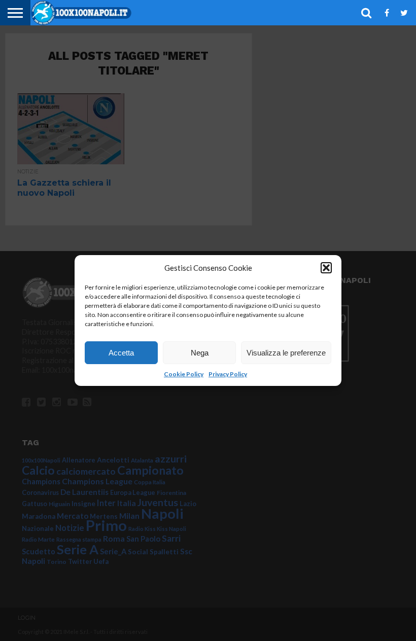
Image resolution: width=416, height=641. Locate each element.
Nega (200, 352)
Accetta (121, 352)
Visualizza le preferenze (286, 352)
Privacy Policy (228, 374)
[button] (326, 268)
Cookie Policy (183, 374)
